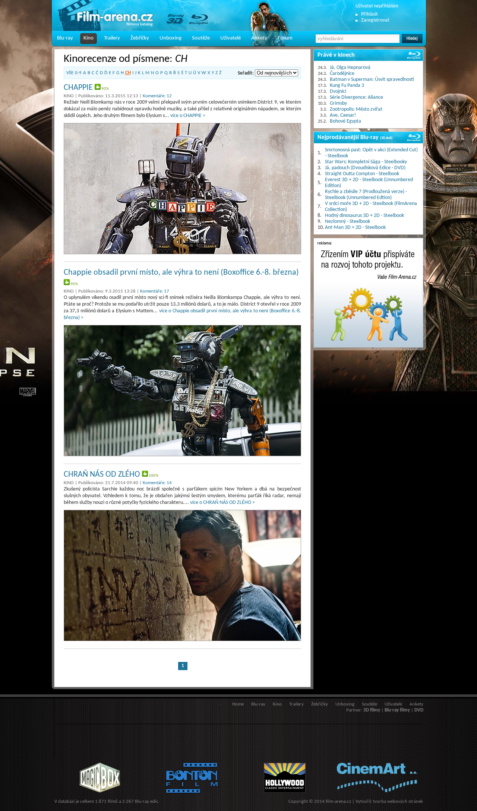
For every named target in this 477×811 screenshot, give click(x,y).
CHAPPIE (78, 87)
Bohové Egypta (345, 121)
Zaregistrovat (375, 20)
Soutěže (201, 38)
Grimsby (338, 103)
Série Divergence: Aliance (356, 97)
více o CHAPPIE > (187, 116)
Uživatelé (230, 38)
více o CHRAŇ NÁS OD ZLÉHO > (222, 502)
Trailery (112, 38)
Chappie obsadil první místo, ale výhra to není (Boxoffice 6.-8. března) (181, 272)
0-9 (78, 72)
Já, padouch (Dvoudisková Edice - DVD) (365, 167)
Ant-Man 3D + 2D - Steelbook (355, 227)
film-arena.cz (338, 801)
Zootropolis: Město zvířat (356, 109)
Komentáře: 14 (157, 482)
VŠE (69, 72)
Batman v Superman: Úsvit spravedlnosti (372, 79)
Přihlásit (369, 14)
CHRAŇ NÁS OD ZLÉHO (102, 474)
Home (238, 704)
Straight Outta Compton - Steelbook (362, 173)
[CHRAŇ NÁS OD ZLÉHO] (182, 575)
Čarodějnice (342, 73)
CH (128, 72)
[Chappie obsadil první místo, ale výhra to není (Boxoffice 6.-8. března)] (182, 390)
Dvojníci (338, 91)
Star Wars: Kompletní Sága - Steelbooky (366, 162)
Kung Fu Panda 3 (347, 85)
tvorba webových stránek (398, 801)
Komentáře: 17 (154, 291)
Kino (88, 38)
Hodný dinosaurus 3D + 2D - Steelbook (364, 215)
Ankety (259, 38)
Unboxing (170, 38)
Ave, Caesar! (343, 115)
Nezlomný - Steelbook (347, 221)
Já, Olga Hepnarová (350, 67)
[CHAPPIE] (182, 188)
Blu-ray (65, 38)
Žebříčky (139, 38)
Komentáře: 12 (157, 96)
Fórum (285, 38)
